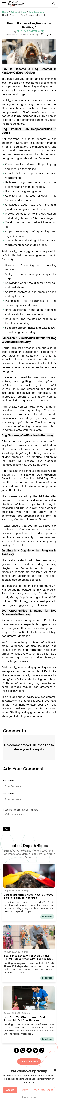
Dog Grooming (36, 12)
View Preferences (43, 1089)
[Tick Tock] (41, 1050)
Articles (15, 12)
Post (7, 829)
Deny (25, 1089)
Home (5, 12)
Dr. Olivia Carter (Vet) (30, 31)
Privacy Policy (29, 1096)
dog (54, 359)
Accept (10, 1089)
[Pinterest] (35, 1050)
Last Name (8, 793)
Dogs (23, 12)
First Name (9, 780)
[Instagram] (22, 1050)
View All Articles (28, 1061)
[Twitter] (29, 1050)
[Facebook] (16, 1050)
